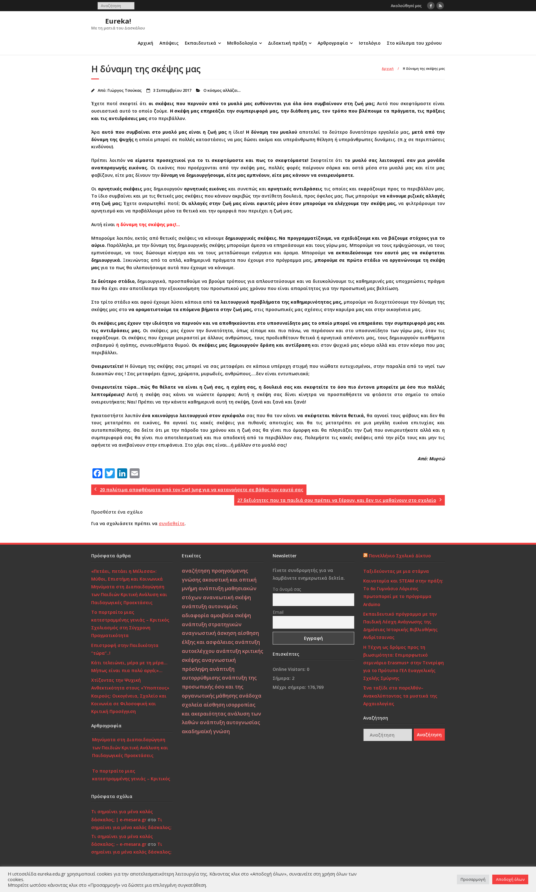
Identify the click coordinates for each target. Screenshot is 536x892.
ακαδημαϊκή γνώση (206, 731)
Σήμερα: (282, 678)
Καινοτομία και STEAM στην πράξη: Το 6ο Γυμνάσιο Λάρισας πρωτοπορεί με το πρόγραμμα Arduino (403, 592)
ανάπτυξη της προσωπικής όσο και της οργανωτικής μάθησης (219, 686)
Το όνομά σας (287, 589)
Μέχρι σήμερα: (290, 687)
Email (278, 612)
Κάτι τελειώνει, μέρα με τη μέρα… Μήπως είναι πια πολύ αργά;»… (129, 666)
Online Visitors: (290, 669)
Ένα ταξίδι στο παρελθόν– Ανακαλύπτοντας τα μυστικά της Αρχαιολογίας (400, 695)
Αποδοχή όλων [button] (510, 879)
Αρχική (145, 43)
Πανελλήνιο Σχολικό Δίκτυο (400, 556)
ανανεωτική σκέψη (227, 597)
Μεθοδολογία (242, 43)
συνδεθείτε (172, 523)
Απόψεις (169, 43)
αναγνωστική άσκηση (209, 633)
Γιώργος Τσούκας (124, 90)
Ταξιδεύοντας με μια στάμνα (396, 571)
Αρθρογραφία (333, 43)
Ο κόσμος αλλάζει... (222, 90)
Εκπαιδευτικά (200, 43)
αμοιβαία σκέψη (230, 615)
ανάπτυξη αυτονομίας (210, 606)
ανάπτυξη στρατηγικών (212, 624)
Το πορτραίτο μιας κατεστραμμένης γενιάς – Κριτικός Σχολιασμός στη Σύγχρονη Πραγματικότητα (130, 624)
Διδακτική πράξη (287, 43)
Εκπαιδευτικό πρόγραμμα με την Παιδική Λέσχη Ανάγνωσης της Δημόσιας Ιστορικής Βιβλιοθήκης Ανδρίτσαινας (400, 625)
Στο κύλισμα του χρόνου (414, 43)
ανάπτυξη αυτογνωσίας (230, 722)
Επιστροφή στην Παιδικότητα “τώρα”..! (125, 649)
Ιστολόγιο (370, 43)
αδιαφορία (195, 615)
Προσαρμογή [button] (473, 879)
